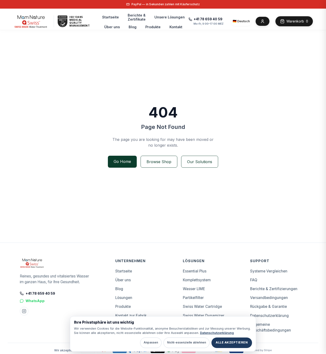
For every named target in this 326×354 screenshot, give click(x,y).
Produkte (153, 27)
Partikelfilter (193, 297)
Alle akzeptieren (232, 342)
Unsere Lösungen (169, 17)
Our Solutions (199, 161)
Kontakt (175, 27)
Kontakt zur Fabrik (131, 315)
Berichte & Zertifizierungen (273, 289)
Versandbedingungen (269, 297)
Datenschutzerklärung (269, 315)
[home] (31, 21)
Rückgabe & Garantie (268, 306)
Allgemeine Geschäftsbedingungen (270, 327)
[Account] (262, 21)
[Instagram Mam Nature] (24, 311)
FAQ (253, 280)
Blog (133, 27)
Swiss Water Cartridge (202, 306)
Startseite (110, 17)
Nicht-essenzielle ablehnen (186, 342)
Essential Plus (194, 271)
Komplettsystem (197, 280)
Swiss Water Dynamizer (203, 315)
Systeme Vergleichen (268, 271)
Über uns (112, 27)
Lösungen (123, 297)
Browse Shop (159, 161)
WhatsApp (35, 301)
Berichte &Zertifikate (137, 17)
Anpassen (151, 342)
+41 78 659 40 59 (208, 19)
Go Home (122, 161)
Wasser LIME (194, 289)
